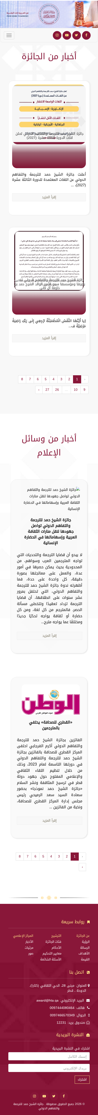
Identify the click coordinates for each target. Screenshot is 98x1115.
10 (76, 389)
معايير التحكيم (52, 953)
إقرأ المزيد (49, 197)
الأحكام (56, 948)
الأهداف (84, 953)
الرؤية (86, 942)
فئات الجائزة (53, 942)
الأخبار (29, 942)
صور (30, 953)
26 (57, 389)
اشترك (82, 1079)
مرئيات (29, 948)
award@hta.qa (47, 1000)
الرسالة (85, 948)
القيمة (85, 959)
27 (47, 389)
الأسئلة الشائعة (50, 959)
